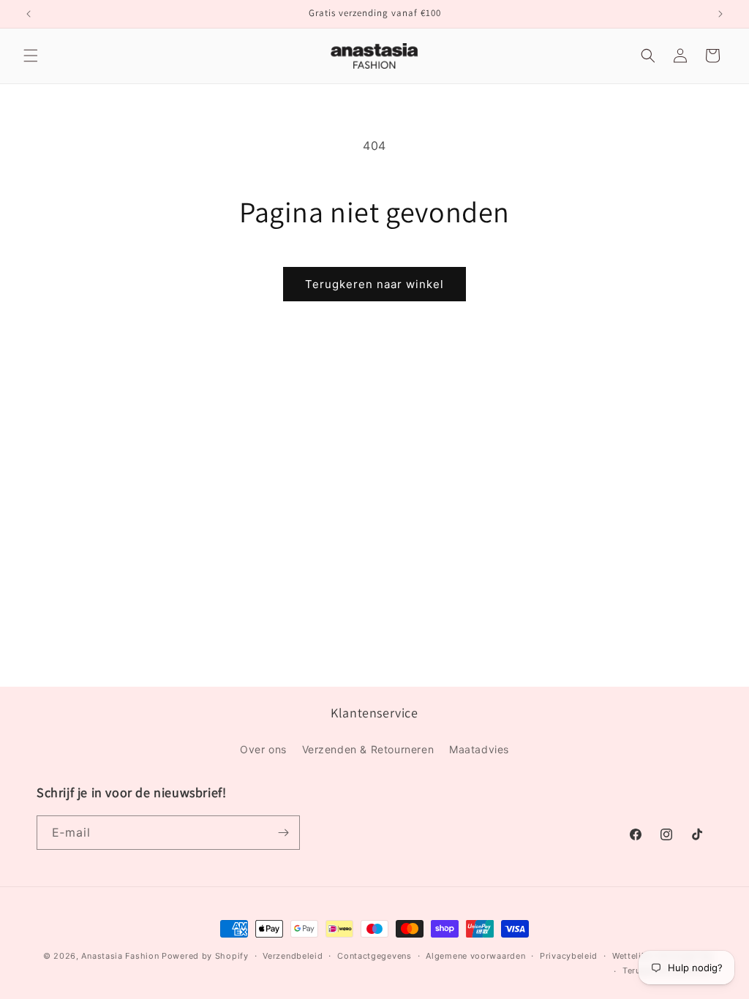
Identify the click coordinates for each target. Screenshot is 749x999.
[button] (31, 55)
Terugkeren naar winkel (374, 284)
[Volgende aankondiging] (720, 14)
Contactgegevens (374, 956)
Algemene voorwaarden (475, 956)
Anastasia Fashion (120, 956)
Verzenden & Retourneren (368, 749)
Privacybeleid (569, 956)
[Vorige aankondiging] (28, 14)
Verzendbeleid (293, 956)
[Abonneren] (283, 832)
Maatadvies (479, 749)
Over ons (263, 749)
